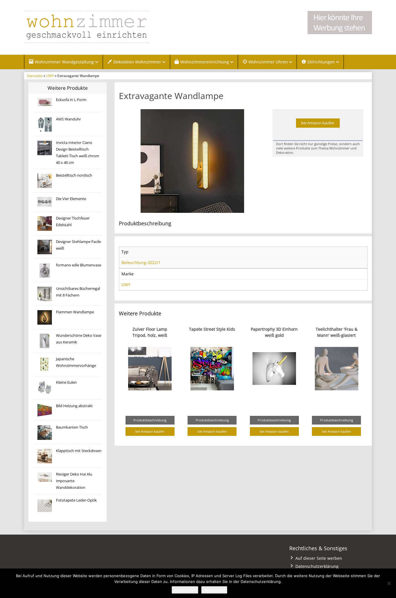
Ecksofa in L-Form (71, 99)
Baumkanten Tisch (72, 427)
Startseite (35, 75)
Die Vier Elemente (71, 198)
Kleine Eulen (66, 382)
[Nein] (389, 583)
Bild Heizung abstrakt (74, 405)
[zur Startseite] (96, 27)
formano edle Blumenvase (78, 265)
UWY (50, 75)
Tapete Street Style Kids (212, 329)
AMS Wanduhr (68, 119)
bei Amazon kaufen (317, 122)
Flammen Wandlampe (75, 312)
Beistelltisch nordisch (74, 175)
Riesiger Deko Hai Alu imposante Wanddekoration (74, 481)
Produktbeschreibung (149, 420)
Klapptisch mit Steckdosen (78, 450)
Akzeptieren (185, 590)
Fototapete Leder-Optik (76, 500)
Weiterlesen (214, 590)
